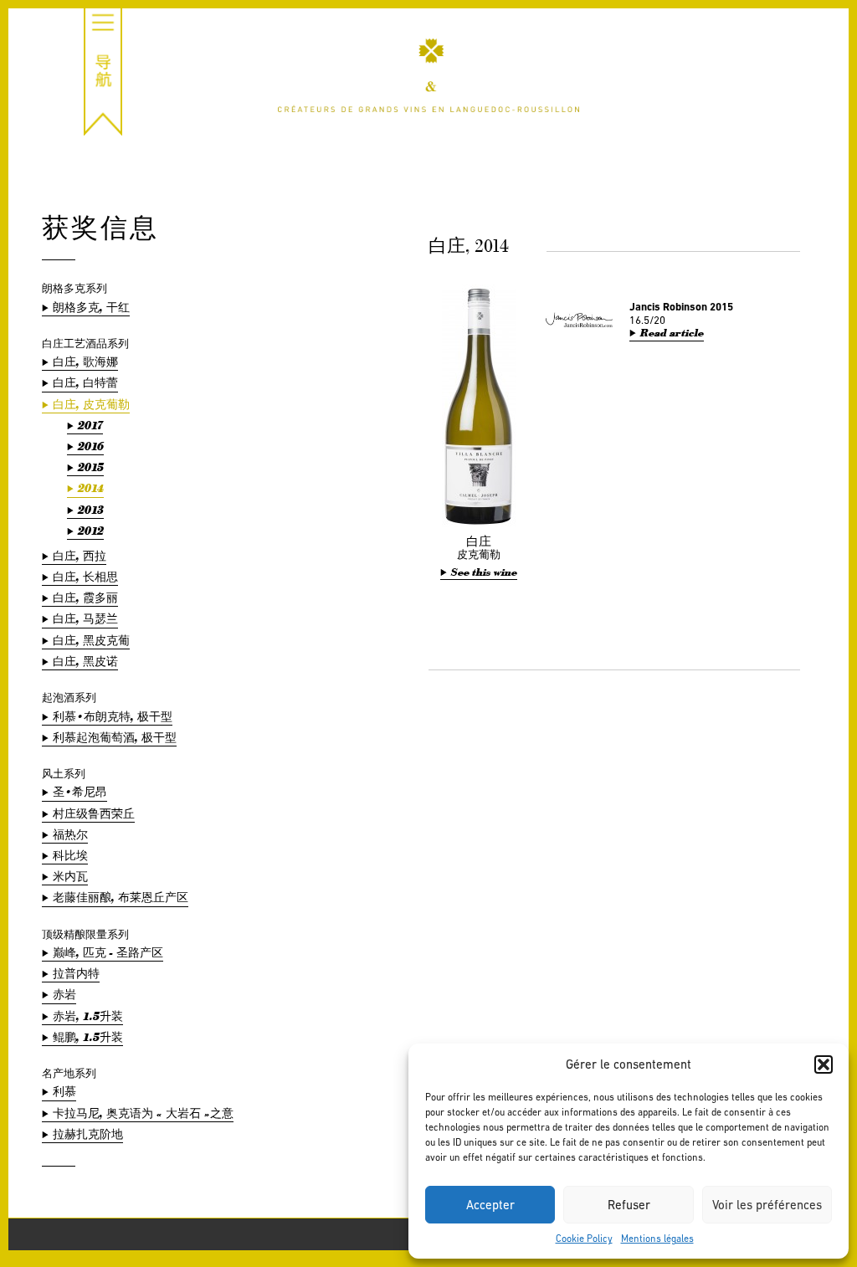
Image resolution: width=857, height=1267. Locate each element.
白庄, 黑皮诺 (85, 661)
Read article (672, 333)
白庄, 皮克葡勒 (91, 405)
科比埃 (70, 856)
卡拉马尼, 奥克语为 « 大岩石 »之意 (143, 1113)
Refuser (629, 1205)
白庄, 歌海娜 (85, 362)
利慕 (64, 1092)
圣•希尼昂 (80, 792)
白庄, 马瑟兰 (85, 619)
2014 (91, 488)
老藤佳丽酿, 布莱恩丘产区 (120, 897)
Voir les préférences (767, 1205)
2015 (91, 467)
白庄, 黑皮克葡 (91, 641)
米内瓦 (70, 876)
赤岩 (64, 994)
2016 (91, 446)
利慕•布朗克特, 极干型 (112, 717)
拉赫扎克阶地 (88, 1134)
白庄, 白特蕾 (85, 383)
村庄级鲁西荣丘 (94, 814)
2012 (91, 531)
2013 (91, 510)
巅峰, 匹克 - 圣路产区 (108, 953)
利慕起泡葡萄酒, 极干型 (115, 738)
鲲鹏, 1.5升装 (88, 1037)
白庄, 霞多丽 (85, 598)
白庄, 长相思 (85, 577)
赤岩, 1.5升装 (88, 1016)
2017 (90, 425)
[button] (823, 1064)
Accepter (490, 1205)
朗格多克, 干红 (91, 307)
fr (813, 42)
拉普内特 (76, 974)
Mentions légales (657, 1238)
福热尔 (70, 835)
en (812, 60)
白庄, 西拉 (79, 556)
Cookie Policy (584, 1238)
